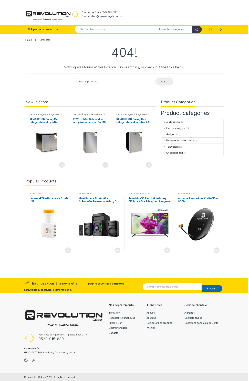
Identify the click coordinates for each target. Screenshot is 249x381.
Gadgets (171, 134)
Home (28, 39)
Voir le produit (62, 165)
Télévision (172, 146)
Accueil (150, 312)
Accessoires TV (37, 193)
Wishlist (151, 327)
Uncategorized (174, 152)
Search (164, 81)
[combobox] (115, 29)
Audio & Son (173, 122)
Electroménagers (37, 114)
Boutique (151, 317)
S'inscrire (212, 288)
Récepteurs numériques (179, 140)
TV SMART (145, 193)
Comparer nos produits (159, 322)
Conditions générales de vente (201, 322)
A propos (189, 312)
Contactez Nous (193, 317)
